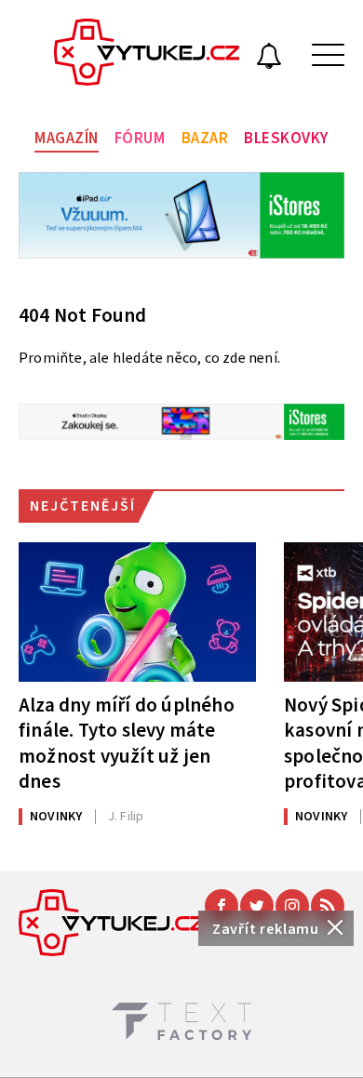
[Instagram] (292, 906)
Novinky (56, 816)
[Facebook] (221, 906)
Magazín (66, 138)
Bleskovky (286, 138)
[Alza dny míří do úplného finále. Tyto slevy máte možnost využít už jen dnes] (137, 612)
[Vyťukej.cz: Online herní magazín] (147, 55)
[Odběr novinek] (269, 58)
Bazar (205, 138)
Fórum (140, 138)
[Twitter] (257, 906)
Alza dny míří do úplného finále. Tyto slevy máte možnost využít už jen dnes (127, 742)
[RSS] (327, 906)
